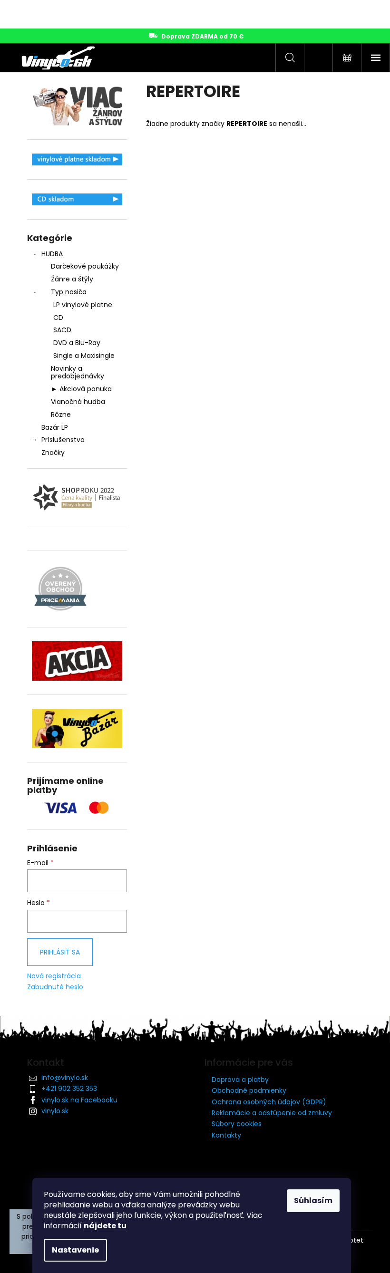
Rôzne (61, 414)
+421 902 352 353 (69, 1088)
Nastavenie (75, 1249)
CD (58, 317)
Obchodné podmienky (249, 1090)
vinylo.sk (54, 1111)
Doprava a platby (240, 1079)
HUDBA (52, 254)
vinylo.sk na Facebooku (79, 1100)
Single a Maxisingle (84, 355)
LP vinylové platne (82, 304)
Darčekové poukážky (85, 266)
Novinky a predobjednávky (77, 372)
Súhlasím (313, 1200)
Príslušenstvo (63, 439)
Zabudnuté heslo (55, 987)
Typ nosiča (69, 292)
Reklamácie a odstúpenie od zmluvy (272, 1113)
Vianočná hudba (78, 401)
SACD (62, 330)
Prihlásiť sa (60, 952)
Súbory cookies (237, 1123)
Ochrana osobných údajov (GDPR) (269, 1102)
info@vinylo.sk (64, 1077)
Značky (53, 452)
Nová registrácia (54, 976)
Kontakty (226, 1135)
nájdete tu (105, 1225)
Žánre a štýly (72, 279)
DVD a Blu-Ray (76, 342)
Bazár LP (54, 427)
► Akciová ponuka (81, 389)
